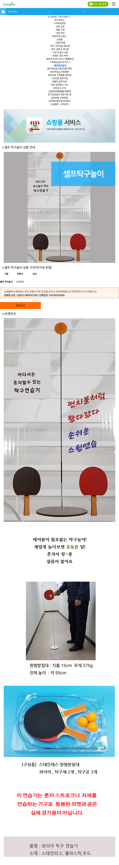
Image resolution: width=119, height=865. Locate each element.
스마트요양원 (59, 23)
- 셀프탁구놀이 (59, 65)
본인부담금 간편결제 (59, 71)
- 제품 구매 (60, 29)
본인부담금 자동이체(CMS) (59, 68)
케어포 (9, 4)
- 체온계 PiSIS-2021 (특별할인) (59, 58)
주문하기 (20, 305)
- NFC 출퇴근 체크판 (59, 49)
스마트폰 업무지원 (59, 78)
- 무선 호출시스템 (59, 52)
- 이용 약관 (60, 32)
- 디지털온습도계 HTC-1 (59, 62)
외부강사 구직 (59, 87)
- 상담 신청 (60, 26)
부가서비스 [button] (13, 11)
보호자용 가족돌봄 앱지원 (59, 74)
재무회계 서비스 (59, 36)
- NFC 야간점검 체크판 (59, 45)
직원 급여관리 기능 (59, 84)
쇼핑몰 (60, 39)
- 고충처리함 (59, 42)
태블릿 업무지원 (59, 81)
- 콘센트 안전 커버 (59, 55)
